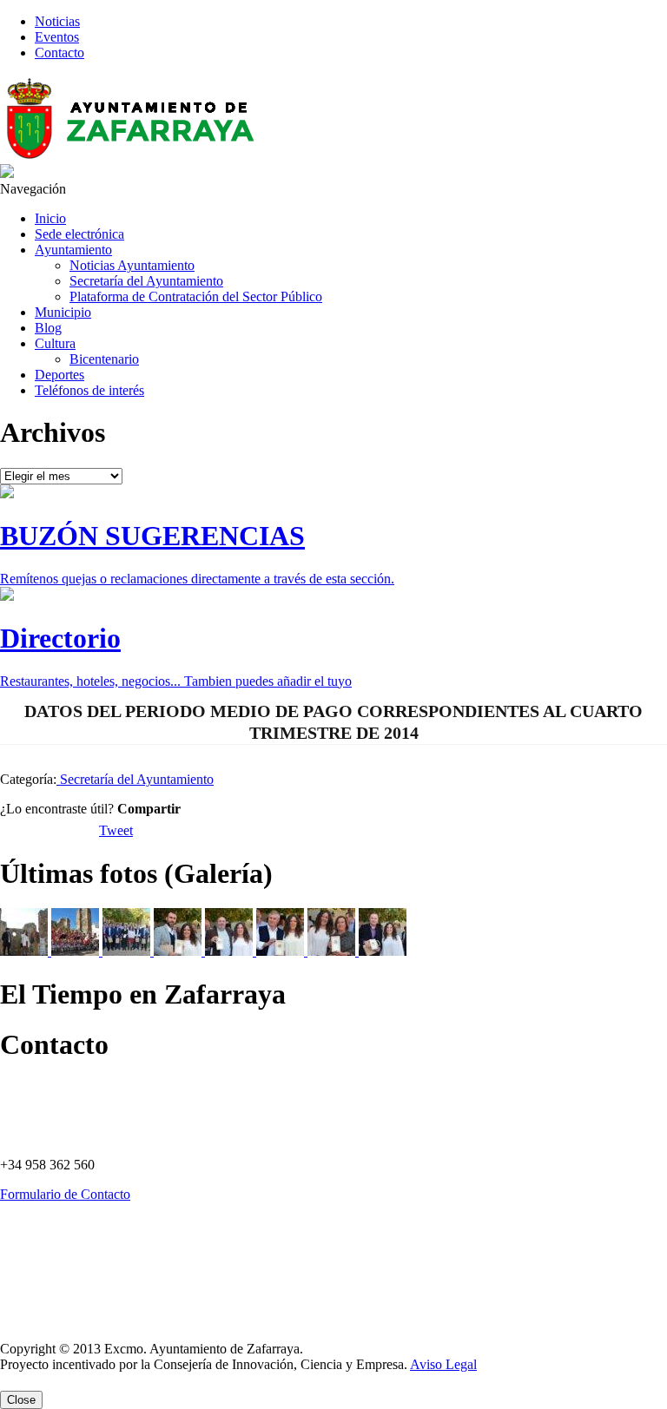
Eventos (57, 37)
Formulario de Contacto (65, 1194)
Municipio (63, 312)
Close (21, 1399)
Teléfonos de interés (89, 390)
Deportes (59, 374)
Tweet (116, 830)
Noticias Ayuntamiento (132, 265)
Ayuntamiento (73, 249)
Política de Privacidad (43, 1232)
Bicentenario (104, 359)
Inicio (50, 218)
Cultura (55, 343)
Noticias (57, 21)
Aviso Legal (24, 1320)
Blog (48, 327)
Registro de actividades (46, 1291)
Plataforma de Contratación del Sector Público (195, 296)
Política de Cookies (38, 1261)
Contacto (59, 52)
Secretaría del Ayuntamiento (146, 280)
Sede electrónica (79, 234)
